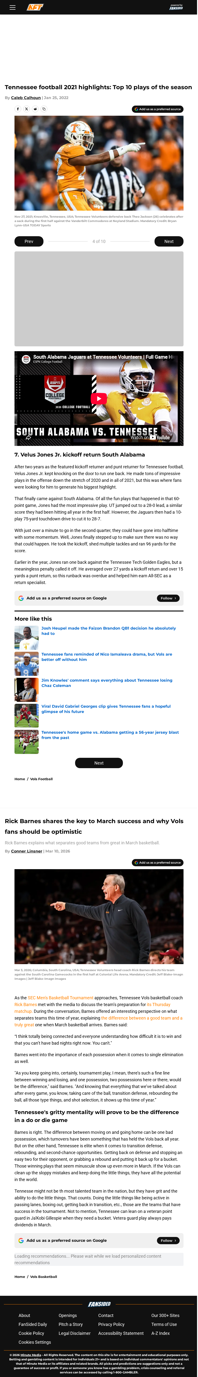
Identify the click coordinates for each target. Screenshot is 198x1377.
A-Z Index (160, 1333)
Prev (29, 241)
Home (19, 779)
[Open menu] (12, 7)
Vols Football (41, 779)
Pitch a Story (71, 1324)
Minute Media (31, 1355)
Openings (68, 1315)
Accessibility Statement (121, 1333)
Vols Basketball (43, 1277)
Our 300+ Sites (165, 1315)
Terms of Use (164, 1324)
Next (169, 241)
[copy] (44, 109)
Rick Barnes (26, 1004)
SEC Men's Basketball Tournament (60, 997)
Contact (105, 1315)
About (24, 1315)
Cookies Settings (35, 1342)
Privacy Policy (111, 1324)
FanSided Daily (33, 1324)
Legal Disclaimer (75, 1333)
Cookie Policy (31, 1333)
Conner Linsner (26, 851)
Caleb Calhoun (26, 97)
